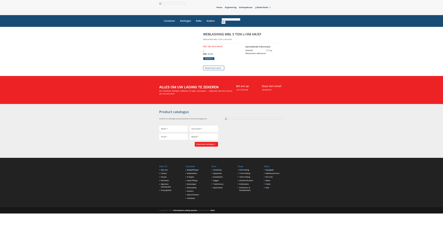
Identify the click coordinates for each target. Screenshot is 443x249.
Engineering (230, 8)
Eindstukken (244, 184)
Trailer (268, 184)
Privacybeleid (166, 190)
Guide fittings (192, 180)
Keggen (216, 180)
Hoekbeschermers (272, 173)
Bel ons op (242, 86)
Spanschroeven (193, 195)
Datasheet (209, 59)
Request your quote (213, 68)
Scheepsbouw (245, 8)
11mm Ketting (244, 173)
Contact (164, 173)
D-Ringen (190, 177)
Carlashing (217, 170)
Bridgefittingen (193, 170)
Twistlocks (191, 198)
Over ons (164, 170)
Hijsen (267, 180)
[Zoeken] (223, 22)
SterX (212, 210)
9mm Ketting (244, 170)
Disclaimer (165, 180)
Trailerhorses (218, 184)
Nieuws (164, 177)
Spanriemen (218, 188)
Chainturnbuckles (246, 180)
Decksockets (192, 188)
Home (219, 8)
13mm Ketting (244, 177)
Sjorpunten (217, 173)
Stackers (190, 191)
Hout (267, 188)
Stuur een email (271, 86)
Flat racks (269, 177)
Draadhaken (218, 177)
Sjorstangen (191, 184)
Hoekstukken (192, 173)
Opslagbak (269, 170)
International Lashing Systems (185, 210)
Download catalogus (205, 144)
